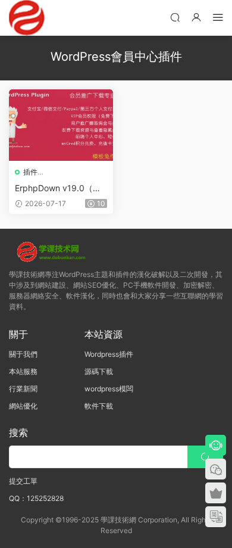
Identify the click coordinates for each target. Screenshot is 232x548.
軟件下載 (98, 405)
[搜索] (175, 17)
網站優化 (23, 405)
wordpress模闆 (108, 388)
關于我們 (23, 354)
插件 (30, 171)
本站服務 (23, 371)
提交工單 (23, 481)
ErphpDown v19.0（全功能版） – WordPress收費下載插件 (61, 188)
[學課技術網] (27, 18)
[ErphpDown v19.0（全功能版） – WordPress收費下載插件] (61, 125)
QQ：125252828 (36, 498)
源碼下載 (98, 371)
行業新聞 (23, 388)
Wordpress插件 (108, 354)
